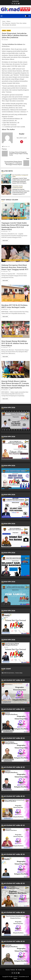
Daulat (21, 134)
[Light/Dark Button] (26, 16)
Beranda (8, 970)
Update (8, 30)
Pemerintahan (18, 175)
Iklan (24, 970)
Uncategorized (24, 175)
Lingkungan (9, 300)
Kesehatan (5, 374)
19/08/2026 (5, 271)
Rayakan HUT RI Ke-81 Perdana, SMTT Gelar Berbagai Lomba (14, 306)
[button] (1, 16)
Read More (5, 240)
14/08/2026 (5, 389)
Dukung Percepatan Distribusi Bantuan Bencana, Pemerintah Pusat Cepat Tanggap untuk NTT (21, 192)
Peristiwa (21, 186)
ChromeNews (22, 976)
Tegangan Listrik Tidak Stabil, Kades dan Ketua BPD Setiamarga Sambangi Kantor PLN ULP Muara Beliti (20, 181)
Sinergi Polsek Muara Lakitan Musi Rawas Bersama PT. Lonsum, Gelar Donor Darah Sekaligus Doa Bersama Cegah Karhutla (15, 384)
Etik (16, 970)
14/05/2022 (5, 39)
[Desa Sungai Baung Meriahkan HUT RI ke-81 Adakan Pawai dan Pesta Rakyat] (15, 329)
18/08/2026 (5, 309)
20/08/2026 (5, 231)
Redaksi (20, 970)
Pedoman (12, 970)
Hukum (4, 30)
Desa (13, 175)
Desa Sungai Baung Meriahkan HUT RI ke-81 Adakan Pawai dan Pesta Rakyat (14, 343)
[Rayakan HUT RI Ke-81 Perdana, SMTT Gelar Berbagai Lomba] (15, 293)
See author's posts (22, 138)
